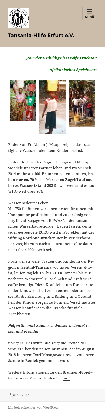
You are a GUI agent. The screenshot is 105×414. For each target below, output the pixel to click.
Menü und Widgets (89, 17)
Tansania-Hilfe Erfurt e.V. (41, 35)
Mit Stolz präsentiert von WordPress (33, 407)
